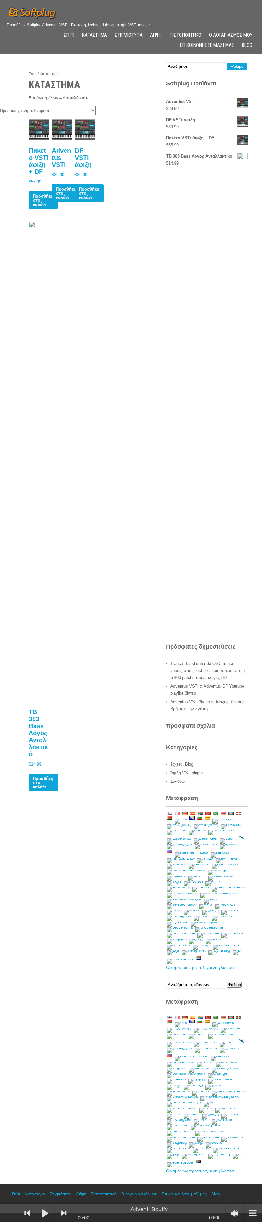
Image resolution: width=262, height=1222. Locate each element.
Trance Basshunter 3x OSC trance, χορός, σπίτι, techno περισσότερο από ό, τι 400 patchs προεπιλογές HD (208, 670)
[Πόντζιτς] (9, 1213)
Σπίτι (69, 35)
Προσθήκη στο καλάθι (43, 200)
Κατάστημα (94, 35)
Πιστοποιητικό (185, 35)
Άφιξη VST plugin (186, 772)
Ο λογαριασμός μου (230, 35)
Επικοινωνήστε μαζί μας (207, 45)
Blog (247, 45)
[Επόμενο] (64, 1213)
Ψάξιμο (234, 984)
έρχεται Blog (181, 764)
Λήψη (156, 35)
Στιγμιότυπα (129, 35)
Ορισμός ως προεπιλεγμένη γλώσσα (200, 967)
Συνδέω (177, 781)
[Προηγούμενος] (27, 1213)
